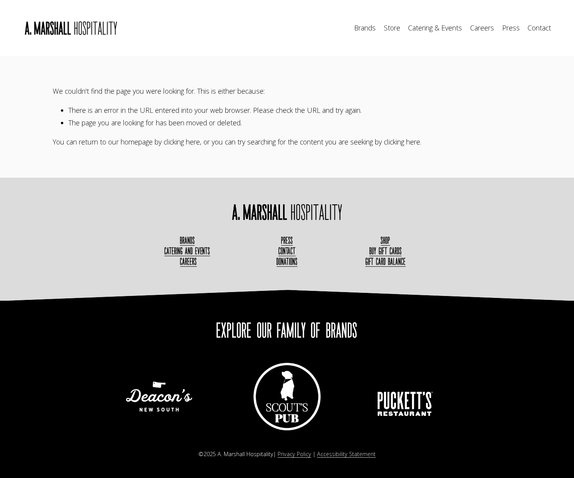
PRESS (287, 240)
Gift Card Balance (385, 261)
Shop (385, 240)
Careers (482, 27)
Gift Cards (385, 251)
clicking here (182, 141)
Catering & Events (435, 27)
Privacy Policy (294, 454)
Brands (365, 27)
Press (511, 27)
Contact (539, 27)
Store (392, 27)
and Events (187, 251)
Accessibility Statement (346, 454)
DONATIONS (287, 261)
